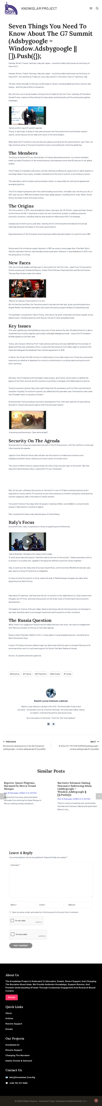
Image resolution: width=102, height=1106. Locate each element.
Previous (3, 796)
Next (99, 796)
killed (71, 504)
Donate (11, 997)
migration (43, 571)
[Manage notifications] (96, 1101)
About (8, 1013)
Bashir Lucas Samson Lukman (51, 700)
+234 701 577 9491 (18, 1083)
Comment (15, 865)
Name (14, 904)
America (14, 674)
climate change (54, 333)
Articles (9, 1018)
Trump (67, 674)
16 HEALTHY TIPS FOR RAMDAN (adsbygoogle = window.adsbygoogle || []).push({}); (79, 745)
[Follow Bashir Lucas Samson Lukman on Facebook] (49, 724)
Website (71, 904)
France (27, 674)
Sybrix (84, 1101)
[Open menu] (91, 8)
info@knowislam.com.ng (22, 1077)
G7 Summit (40, 674)
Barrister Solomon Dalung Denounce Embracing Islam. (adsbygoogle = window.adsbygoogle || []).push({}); (74, 788)
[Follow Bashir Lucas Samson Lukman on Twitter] (53, 724)
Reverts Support (13, 1024)
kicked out (77, 251)
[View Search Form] (97, 8)
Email (42, 904)
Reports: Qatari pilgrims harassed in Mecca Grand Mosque (20, 785)
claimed (70, 343)
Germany (55, 674)
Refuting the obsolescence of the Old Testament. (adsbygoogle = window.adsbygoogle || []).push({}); (24, 745)
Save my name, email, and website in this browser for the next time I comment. (45, 912)
